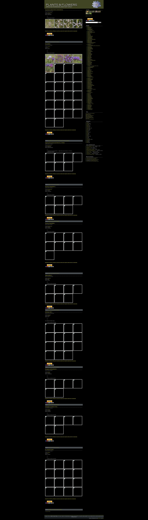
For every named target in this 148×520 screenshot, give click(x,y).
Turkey (88, 138)
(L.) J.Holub (55, 142)
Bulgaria (88, 125)
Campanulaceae (49, 12)
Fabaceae (48, 409)
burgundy (54, 140)
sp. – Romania (92, 89)
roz (87, 137)
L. (48, 43)
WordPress (99, 518)
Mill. (91, 103)
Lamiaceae (49, 278)
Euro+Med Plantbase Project (90, 117)
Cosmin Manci (89, 159)
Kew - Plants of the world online (90, 113)
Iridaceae (48, 46)
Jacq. (51, 406)
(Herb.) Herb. (93, 65)
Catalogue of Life (88, 114)
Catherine (88, 158)
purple (87, 134)
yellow (63, 140)
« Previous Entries (47, 511)
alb (48, 140)
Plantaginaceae (49, 189)
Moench (91, 43)
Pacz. (91, 150)
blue (52, 140)
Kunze (90, 154)
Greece (53, 404)
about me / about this (93, 158)
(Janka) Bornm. (54, 9)
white (61, 140)
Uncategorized (89, 139)
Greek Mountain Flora (89, 116)
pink (87, 133)
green (87, 130)
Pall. (95, 159)
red (87, 135)
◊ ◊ (90, 109)
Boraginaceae (49, 145)
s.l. (89, 153)
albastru (50, 140)
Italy (87, 131)
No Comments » (67, 140)
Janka (49, 449)
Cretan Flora (87, 118)
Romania (59, 140)
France (88, 127)
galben (57, 140)
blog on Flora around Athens (90, 115)
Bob (103, 518)
